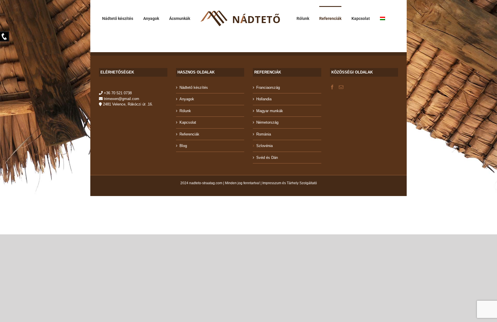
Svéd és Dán (267, 157)
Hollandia (264, 99)
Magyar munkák (269, 111)
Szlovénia (264, 146)
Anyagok (186, 99)
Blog (183, 146)
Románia (263, 134)
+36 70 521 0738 (117, 93)
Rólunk (185, 111)
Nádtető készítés (193, 87)
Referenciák (189, 134)
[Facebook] (332, 87)
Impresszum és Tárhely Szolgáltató (289, 183)
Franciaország (268, 87)
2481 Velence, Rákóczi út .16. (127, 104)
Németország (267, 122)
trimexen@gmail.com (121, 99)
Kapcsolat (187, 122)
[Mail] (341, 87)
